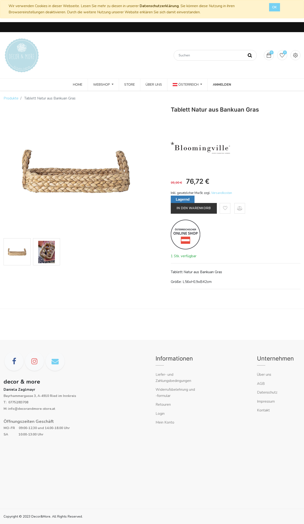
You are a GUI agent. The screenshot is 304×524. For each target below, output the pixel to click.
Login (160, 413)
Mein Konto (165, 422)
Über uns (264, 374)
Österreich (188, 84)
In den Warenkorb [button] (194, 208)
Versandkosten (221, 193)
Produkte (11, 98)
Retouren (163, 404)
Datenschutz (267, 392)
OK (274, 7)
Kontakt (264, 410)
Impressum (266, 401)
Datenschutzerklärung (159, 6)
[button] (225, 208)
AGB (261, 383)
